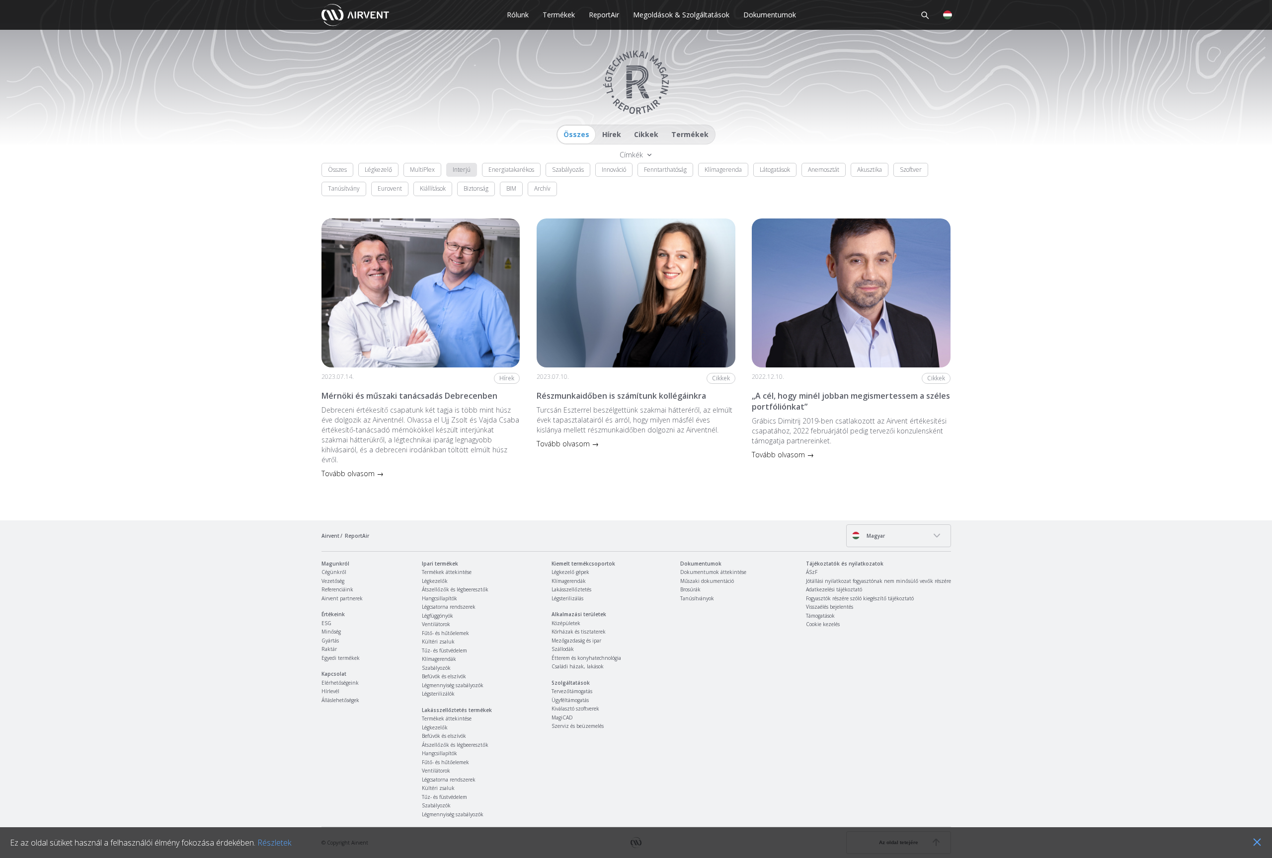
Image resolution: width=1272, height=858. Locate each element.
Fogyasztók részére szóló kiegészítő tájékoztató (860, 598)
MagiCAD (562, 717)
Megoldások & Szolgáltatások (681, 14)
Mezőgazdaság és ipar (576, 640)
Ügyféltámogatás (570, 700)
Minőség (331, 631)
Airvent (330, 535)
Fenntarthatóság (665, 169)
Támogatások (820, 615)
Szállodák (563, 648)
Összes (576, 134)
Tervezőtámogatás (572, 691)
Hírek (611, 134)
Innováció (614, 169)
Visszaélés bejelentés (829, 606)
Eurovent (390, 188)
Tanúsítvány (344, 188)
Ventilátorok (436, 624)
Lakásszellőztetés (571, 589)
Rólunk (518, 14)
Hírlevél (330, 691)
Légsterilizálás (567, 598)
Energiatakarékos (511, 169)
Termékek (559, 14)
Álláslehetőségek (340, 700)
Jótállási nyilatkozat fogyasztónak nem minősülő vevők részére (878, 580)
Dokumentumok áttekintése (713, 572)
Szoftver (911, 169)
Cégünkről (333, 572)
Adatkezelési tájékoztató (834, 589)
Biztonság (476, 188)
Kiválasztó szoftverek (575, 708)
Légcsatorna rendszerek (449, 606)
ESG (326, 623)
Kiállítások (433, 188)
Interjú (462, 169)
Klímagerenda (723, 169)
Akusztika (869, 169)
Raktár (329, 648)
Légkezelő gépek (570, 572)
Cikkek (646, 134)
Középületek (566, 623)
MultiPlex (422, 169)
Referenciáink (337, 589)
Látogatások (775, 169)
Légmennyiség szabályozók (452, 685)
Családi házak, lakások (578, 666)
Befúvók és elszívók (444, 676)
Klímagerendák (439, 658)
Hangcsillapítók (439, 598)
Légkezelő (378, 169)
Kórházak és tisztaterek (579, 631)
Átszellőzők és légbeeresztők (455, 589)
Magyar (875, 535)
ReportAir (604, 14)
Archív (542, 188)
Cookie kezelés (823, 624)
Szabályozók (436, 667)
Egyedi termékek (340, 657)
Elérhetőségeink (340, 682)
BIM (511, 188)
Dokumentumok (769, 14)
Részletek (274, 842)
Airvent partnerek (342, 598)
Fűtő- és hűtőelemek (445, 633)
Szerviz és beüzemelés (578, 725)
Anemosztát (823, 169)
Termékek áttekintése (447, 572)
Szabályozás (568, 169)
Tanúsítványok (697, 598)
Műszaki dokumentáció (707, 580)
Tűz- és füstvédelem (444, 650)
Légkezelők (435, 580)
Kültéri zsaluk (438, 641)
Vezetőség (332, 580)
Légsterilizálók (438, 693)
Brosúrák (690, 589)
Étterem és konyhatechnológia (586, 657)
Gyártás (330, 640)
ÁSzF (811, 572)
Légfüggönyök (437, 615)
